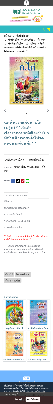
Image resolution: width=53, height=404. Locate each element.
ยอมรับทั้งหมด (33, 399)
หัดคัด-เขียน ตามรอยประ (27, 166)
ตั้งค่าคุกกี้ (18, 399)
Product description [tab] (16, 195)
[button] (42, 29)
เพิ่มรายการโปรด (15, 159)
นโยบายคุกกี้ (13, 394)
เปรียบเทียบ (38, 159)
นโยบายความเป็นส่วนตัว (35, 391)
